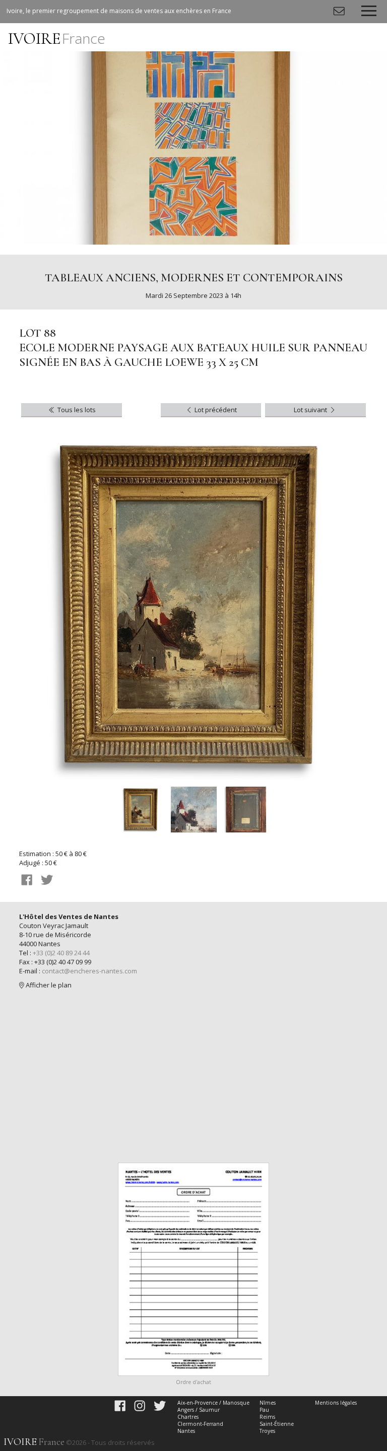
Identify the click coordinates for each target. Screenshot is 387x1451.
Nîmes (268, 1402)
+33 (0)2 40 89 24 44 (61, 952)
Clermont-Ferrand (200, 1423)
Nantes (186, 1430)
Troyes (267, 1430)
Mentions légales (336, 1402)
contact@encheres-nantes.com (89, 970)
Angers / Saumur (198, 1409)
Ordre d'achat (193, 1382)
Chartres (188, 1416)
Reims (267, 1416)
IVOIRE (56, 38)
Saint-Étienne (277, 1423)
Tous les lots (76, 409)
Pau (264, 1409)
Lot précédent (215, 409)
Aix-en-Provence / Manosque (213, 1402)
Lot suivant (311, 409)
